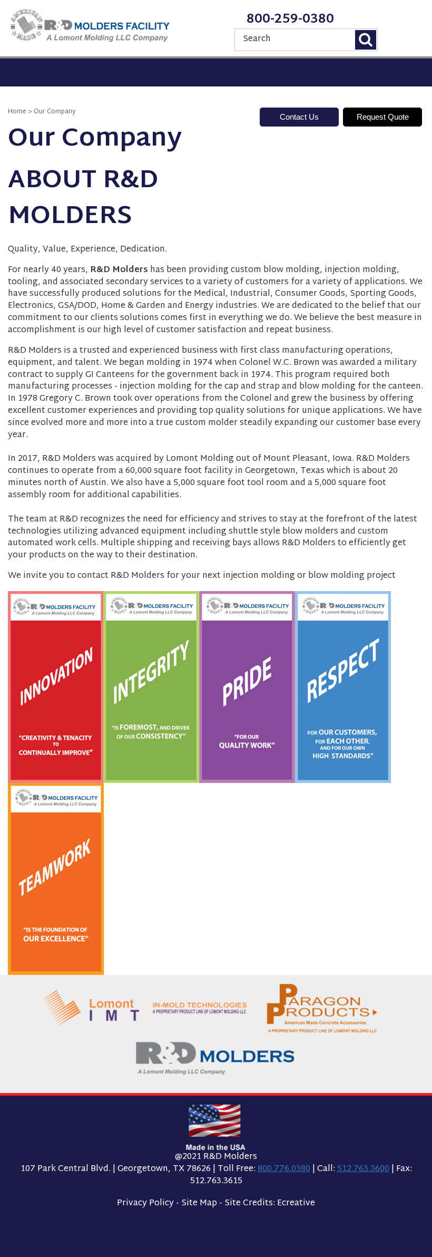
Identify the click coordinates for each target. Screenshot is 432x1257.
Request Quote (383, 116)
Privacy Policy (145, 1203)
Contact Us (299, 116)
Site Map (199, 1203)
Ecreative (296, 1203)
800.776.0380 (284, 1169)
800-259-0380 (290, 19)
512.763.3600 (363, 1169)
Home (17, 112)
